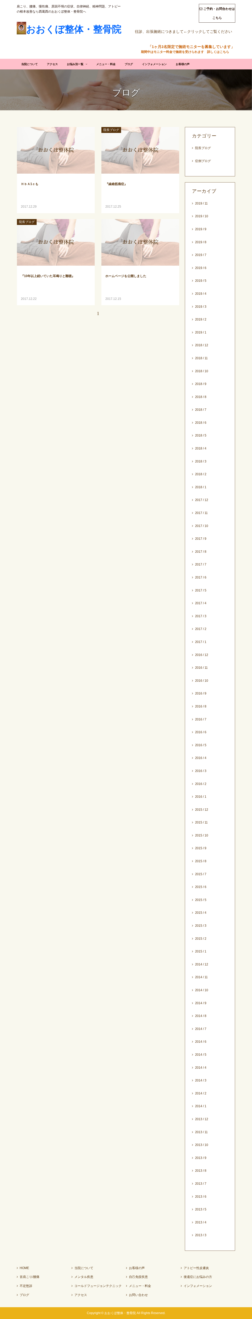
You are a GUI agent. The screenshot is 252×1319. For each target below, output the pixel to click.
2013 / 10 (201, 1145)
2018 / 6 (200, 422)
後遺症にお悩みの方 (196, 1276)
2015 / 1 (200, 951)
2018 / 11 (201, 358)
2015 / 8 (200, 861)
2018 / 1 (200, 487)
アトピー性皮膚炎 (195, 1268)
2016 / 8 (200, 706)
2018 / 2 (200, 474)
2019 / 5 (200, 280)
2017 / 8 (200, 551)
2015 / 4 (200, 912)
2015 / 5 (200, 900)
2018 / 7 (200, 409)
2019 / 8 (200, 242)
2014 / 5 (200, 1054)
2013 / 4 (200, 1222)
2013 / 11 (201, 1132)
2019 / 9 (200, 229)
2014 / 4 (200, 1067)
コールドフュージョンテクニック (96, 1286)
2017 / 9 (200, 538)
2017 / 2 (200, 629)
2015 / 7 (200, 874)
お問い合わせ (137, 1295)
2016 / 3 (200, 771)
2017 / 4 (200, 603)
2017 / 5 (200, 590)
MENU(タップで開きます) (246, 5)
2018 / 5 (200, 435)
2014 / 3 (200, 1080)
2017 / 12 (201, 500)
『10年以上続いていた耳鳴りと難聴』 (48, 276)
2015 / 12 (201, 809)
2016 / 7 (200, 719)
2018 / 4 (200, 448)
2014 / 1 (200, 1106)
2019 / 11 (201, 203)
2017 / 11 (201, 513)
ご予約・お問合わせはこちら (217, 13)
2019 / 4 (200, 293)
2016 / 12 (201, 655)
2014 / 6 (200, 1041)
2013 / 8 (200, 1170)
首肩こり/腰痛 (28, 1276)
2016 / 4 (200, 758)
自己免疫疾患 (137, 1276)
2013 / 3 (200, 1235)
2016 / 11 (201, 667)
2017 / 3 (200, 616)
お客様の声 (183, 64)
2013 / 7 (200, 1183)
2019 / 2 (200, 319)
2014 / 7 (200, 1029)
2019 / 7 (200, 255)
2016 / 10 (201, 680)
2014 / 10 (201, 990)
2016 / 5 (200, 745)
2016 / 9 (200, 693)
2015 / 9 (200, 848)
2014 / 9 (200, 1003)
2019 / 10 (201, 216)
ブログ (129, 64)
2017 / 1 (200, 642)
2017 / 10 (201, 526)
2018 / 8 (200, 397)
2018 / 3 (200, 461)
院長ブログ (111, 130)
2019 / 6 (200, 268)
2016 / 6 (200, 732)
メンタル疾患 (82, 1276)
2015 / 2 (200, 938)
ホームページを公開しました (125, 276)
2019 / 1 (200, 332)
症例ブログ (203, 161)
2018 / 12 (201, 345)
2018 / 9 (200, 384)
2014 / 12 (201, 964)
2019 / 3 (200, 306)
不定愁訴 (24, 1286)
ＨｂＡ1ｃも (29, 184)
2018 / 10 (201, 371)
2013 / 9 (200, 1158)
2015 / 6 (200, 887)
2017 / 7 (200, 564)
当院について (29, 64)
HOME (23, 1268)
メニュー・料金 (106, 64)
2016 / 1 (200, 796)
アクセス (52, 64)
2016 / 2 (200, 784)
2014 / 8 (200, 1016)
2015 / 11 (201, 822)
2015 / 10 (201, 835)
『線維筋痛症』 (116, 184)
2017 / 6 (200, 577)
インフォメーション (154, 64)
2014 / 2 (200, 1093)
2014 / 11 (201, 977)
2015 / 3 (200, 925)
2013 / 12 (201, 1119)
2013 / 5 (200, 1209)
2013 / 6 (200, 1196)
